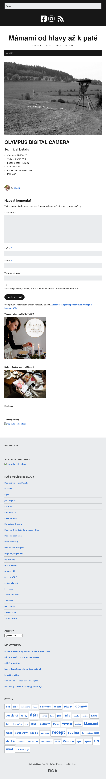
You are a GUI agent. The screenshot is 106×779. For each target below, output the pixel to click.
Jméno (8, 248)
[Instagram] (51, 18)
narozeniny (21, 732)
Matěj (56, 724)
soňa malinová (11, 583)
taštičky (21, 741)
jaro (59, 715)
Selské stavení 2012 (90, 733)
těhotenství (32, 741)
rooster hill (9, 571)
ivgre (6, 494)
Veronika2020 (10, 618)
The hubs (8, 600)
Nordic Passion (11, 565)
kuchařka (17, 724)
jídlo (67, 715)
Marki (17, 188)
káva (26, 724)
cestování (25, 707)
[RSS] (61, 18)
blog (8, 706)
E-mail (8, 260)
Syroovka (8, 589)
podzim (34, 732)
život (10, 749)
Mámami (91, 723)
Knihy (8, 724)
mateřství (44, 723)
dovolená (12, 715)
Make (38, 764)
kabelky (76, 716)
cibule (35, 707)
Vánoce (68, 741)
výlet (79, 741)
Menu (11, 53)
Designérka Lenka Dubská (16, 483)
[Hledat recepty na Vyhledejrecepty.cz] (15, 424)
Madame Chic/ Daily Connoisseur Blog (21, 530)
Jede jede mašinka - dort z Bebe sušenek (22, 669)
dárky (24, 715)
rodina (73, 732)
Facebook (8, 406)
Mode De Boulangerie (14, 547)
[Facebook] (44, 18)
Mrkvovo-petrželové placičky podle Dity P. (23, 686)
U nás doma (9, 606)
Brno (15, 706)
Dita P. (68, 706)
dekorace (45, 706)
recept (58, 732)
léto (34, 724)
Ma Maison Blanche (13, 524)
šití (96, 741)
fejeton (44, 716)
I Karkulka (9, 488)
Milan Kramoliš (11, 541)
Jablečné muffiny (12, 663)
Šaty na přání (10, 577)
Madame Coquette (13, 536)
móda (9, 732)
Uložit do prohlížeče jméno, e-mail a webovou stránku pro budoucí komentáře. (41, 288)
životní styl (22, 749)
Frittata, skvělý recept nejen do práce (21, 657)
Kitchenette (10, 512)
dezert (57, 706)
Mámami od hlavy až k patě (53, 38)
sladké (10, 741)
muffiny (78, 724)
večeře (57, 742)
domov (81, 706)
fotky (52, 716)
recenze (45, 733)
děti (34, 715)
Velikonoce (46, 741)
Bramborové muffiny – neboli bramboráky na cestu (27, 651)
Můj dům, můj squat (13, 553)
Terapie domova (11, 594)
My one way (9, 559)
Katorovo (8, 506)
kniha (94, 715)
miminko (67, 723)
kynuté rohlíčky (11, 675)
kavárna (85, 716)
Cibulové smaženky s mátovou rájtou (21, 680)
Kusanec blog (10, 518)
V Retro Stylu (10, 612)
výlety (88, 741)
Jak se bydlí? (10, 500)
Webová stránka (12, 272)
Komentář (10, 212)
